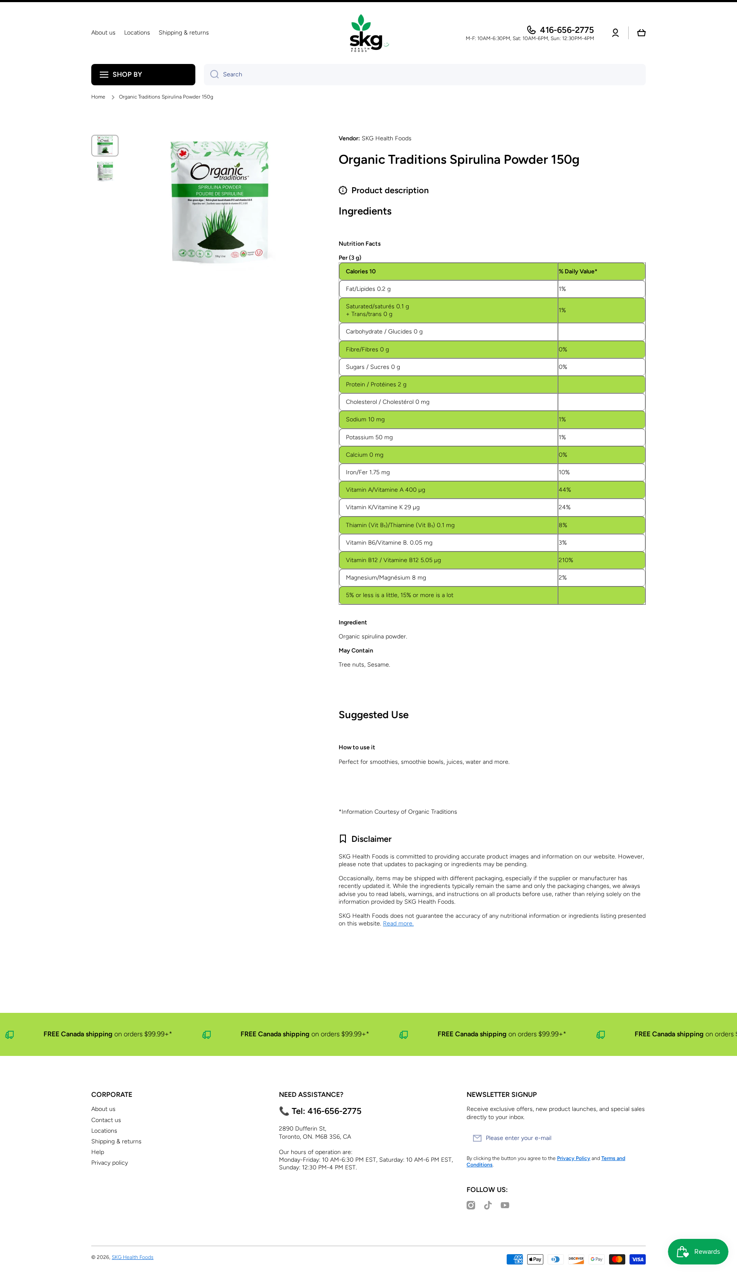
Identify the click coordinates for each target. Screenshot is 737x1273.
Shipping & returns (116, 1141)
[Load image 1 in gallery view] (105, 146)
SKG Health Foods (133, 1257)
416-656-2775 (567, 30)
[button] (641, 33)
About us (103, 1109)
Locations (104, 1130)
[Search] (211, 74)
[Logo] (368, 33)
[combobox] (425, 74)
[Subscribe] (635, 1138)
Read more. (398, 923)
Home (98, 97)
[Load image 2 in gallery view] (105, 172)
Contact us (106, 1120)
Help (97, 1152)
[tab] (492, 458)
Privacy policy (109, 1162)
